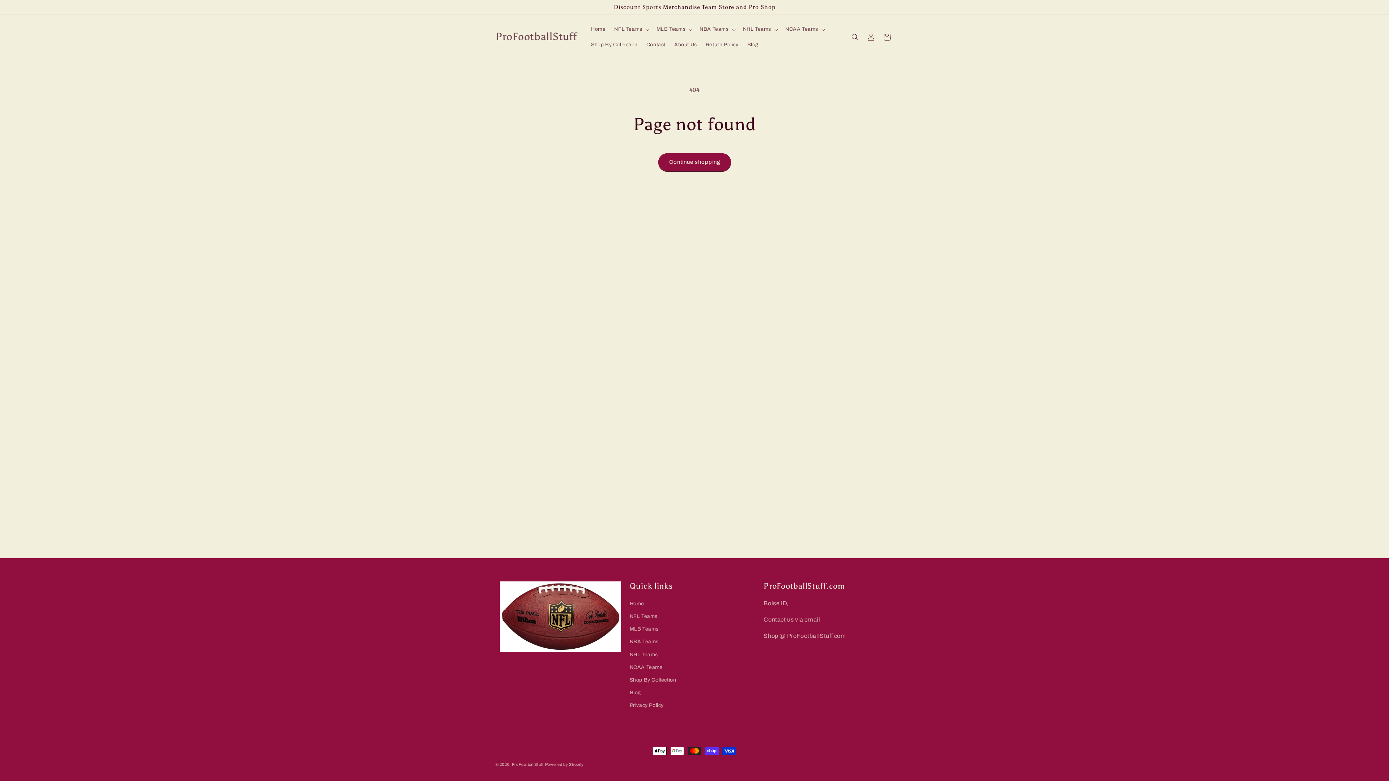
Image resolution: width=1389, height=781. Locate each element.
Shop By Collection (653, 680)
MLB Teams (644, 629)
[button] (631, 29)
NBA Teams (644, 641)
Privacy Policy (647, 705)
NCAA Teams (646, 667)
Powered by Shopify (564, 764)
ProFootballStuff (528, 764)
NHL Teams (644, 654)
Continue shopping (694, 162)
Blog (635, 692)
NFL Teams (644, 616)
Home (637, 603)
